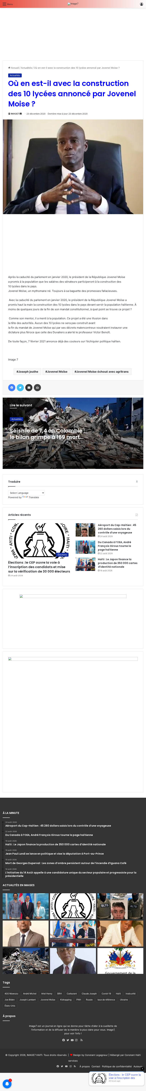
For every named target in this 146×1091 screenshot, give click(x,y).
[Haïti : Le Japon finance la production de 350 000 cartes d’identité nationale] (85, 564)
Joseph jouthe (28, 371)
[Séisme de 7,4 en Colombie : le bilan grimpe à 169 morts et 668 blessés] (26, 961)
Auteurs (138, 1066)
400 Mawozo (11, 993)
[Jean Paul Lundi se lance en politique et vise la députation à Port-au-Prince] (26, 934)
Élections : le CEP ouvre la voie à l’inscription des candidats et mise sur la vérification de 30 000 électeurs (39, 567)
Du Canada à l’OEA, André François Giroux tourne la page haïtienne (114, 545)
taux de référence (106, 999)
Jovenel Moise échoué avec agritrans (102, 371)
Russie (89, 999)
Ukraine (124, 999)
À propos (85, 1066)
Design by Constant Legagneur (90, 1055)
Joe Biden (10, 999)
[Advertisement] (29, 33)
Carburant (72, 993)
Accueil (14, 67)
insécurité (130, 993)
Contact (96, 1066)
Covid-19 (106, 993)
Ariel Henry (46, 993)
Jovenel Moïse (57, 371)
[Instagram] (77, 1040)
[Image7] (73, 3)
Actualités (26, 67)
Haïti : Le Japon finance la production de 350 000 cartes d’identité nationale (117, 563)
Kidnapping (65, 999)
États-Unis (10, 1005)
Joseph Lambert (28, 999)
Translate (34, 497)
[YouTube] (73, 1040)
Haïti (118, 993)
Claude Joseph (89, 993)
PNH (78, 999)
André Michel (29, 993)
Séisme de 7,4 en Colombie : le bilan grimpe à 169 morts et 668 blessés (47, 437)
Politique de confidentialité (117, 1066)
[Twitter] (69, 1040)
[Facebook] (64, 1040)
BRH (59, 993)
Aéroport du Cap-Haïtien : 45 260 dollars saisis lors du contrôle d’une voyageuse (117, 528)
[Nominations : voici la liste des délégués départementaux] (120, 961)
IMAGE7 (15, 113)
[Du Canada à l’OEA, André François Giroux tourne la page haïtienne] (85, 547)
